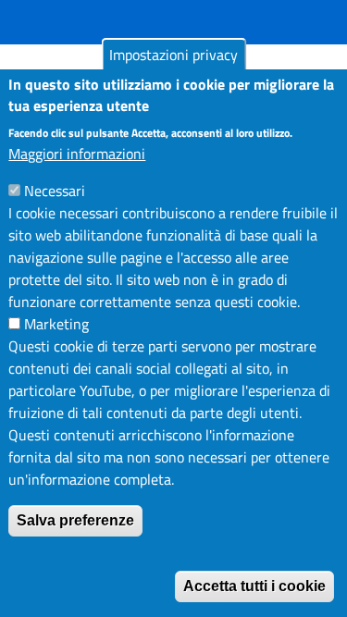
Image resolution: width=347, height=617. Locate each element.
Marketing (56, 324)
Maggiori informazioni (76, 153)
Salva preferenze (75, 520)
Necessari (54, 190)
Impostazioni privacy (173, 54)
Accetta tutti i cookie (254, 586)
